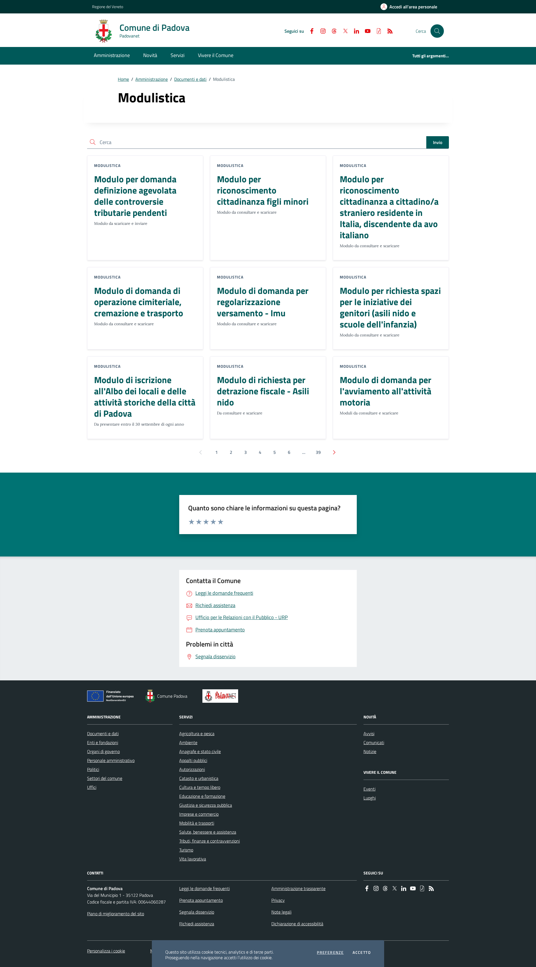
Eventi (369, 789)
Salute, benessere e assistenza (207, 832)
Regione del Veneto (107, 7)
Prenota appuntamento (201, 900)
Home (123, 79)
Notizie (369, 751)
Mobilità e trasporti (196, 823)
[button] (437, 31)
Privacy (278, 900)
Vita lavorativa (192, 858)
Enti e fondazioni (102, 742)
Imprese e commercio (199, 814)
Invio (437, 142)
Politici (93, 769)
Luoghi (369, 797)
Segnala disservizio (196, 912)
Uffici (91, 787)
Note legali (281, 912)
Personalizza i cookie (106, 950)
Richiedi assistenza (196, 923)
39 (318, 452)
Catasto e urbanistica (198, 778)
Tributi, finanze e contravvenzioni (209, 841)
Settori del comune (104, 778)
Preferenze (330, 952)
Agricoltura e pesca (196, 733)
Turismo (186, 849)
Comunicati (373, 742)
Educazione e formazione (202, 796)
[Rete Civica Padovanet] (221, 696)
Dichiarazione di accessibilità (297, 923)
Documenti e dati (190, 79)
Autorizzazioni (192, 769)
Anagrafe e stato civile (200, 751)
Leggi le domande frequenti (204, 888)
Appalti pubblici (193, 760)
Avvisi (368, 733)
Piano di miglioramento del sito (115, 913)
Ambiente (188, 742)
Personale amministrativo (111, 760)
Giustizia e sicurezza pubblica (205, 805)
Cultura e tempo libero (199, 787)
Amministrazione (151, 79)
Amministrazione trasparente (298, 888)
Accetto (362, 952)
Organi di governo (103, 751)
